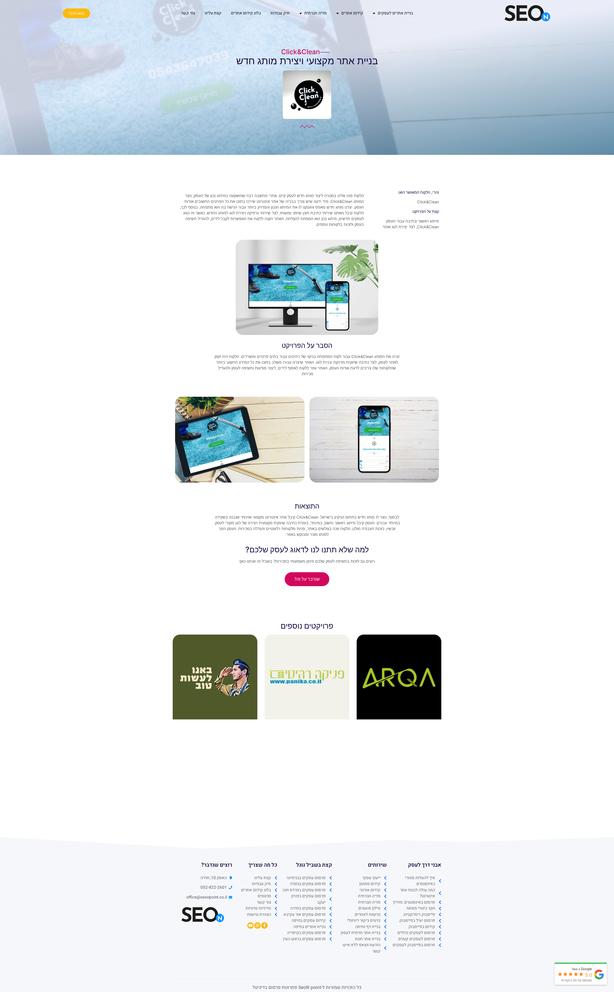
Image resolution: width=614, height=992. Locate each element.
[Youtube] (250, 925)
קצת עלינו (213, 13)
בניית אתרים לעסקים (395, 13)
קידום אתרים (352, 13)
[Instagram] (257, 925)
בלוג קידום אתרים (246, 13)
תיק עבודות (280, 13)
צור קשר (188, 13)
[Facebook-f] (264, 925)
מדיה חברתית (315, 13)
